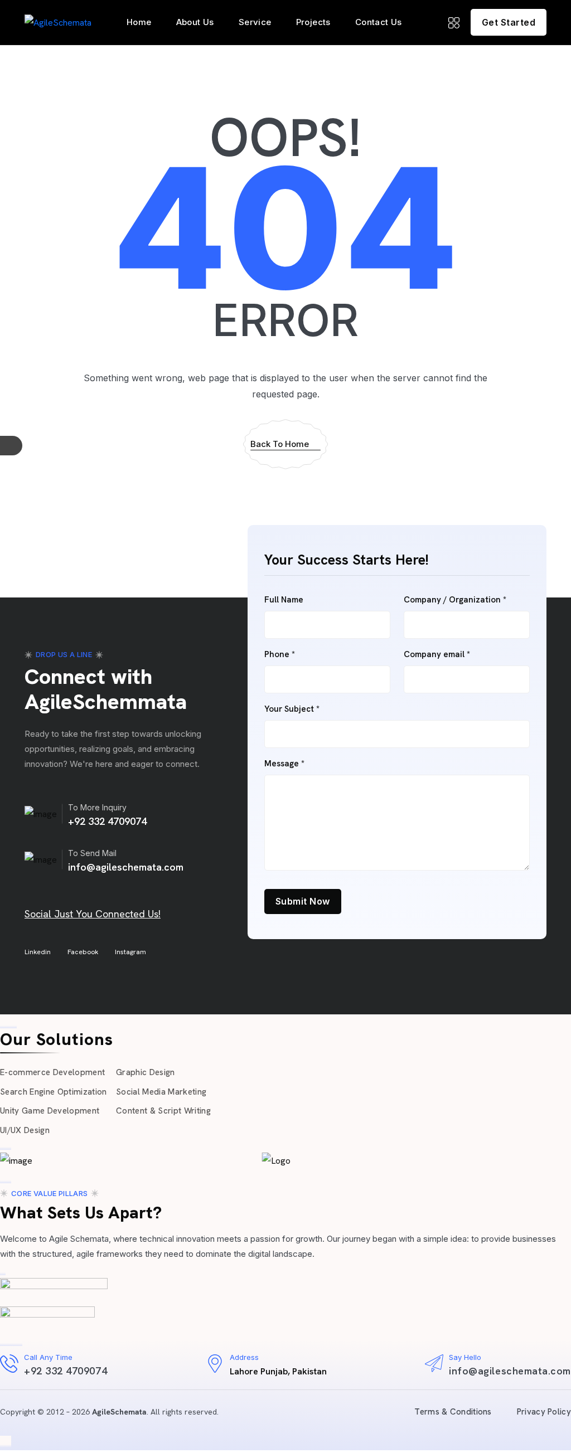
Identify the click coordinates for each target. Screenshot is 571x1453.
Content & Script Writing (163, 1110)
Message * (284, 764)
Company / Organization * (455, 600)
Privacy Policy (544, 1411)
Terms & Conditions (452, 1411)
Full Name (283, 600)
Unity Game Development (49, 1110)
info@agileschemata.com (125, 867)
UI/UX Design (25, 1130)
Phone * (279, 654)
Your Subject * (292, 709)
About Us (195, 22)
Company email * (437, 654)
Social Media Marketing (161, 1091)
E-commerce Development (52, 1072)
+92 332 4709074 (107, 821)
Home (139, 22)
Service (255, 22)
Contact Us (378, 22)
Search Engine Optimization (53, 1091)
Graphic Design (145, 1072)
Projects (313, 22)
